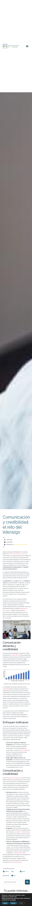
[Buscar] (27, 882)
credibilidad (6, 689)
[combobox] (14, 882)
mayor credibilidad (25, 750)
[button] (27, 46)
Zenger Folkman (15, 655)
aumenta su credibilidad (20, 832)
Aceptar (5, 903)
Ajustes (21, 903)
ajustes (14, 900)
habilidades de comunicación (12, 777)
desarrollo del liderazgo (15, 862)
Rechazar (13, 903)
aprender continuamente (19, 852)
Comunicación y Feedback (21, 544)
